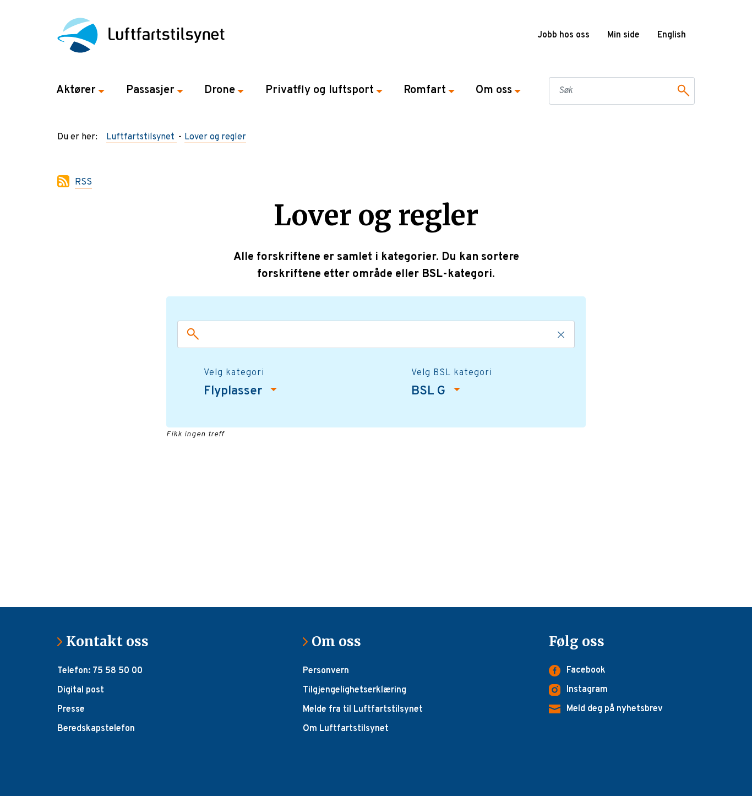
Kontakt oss (112, 641)
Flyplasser (234, 391)
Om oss (340, 641)
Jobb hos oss (563, 35)
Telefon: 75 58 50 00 (100, 670)
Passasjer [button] (150, 90)
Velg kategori (234, 372)
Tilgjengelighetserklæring (354, 690)
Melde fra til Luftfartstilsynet (363, 709)
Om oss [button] (494, 90)
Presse (71, 709)
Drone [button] (219, 90)
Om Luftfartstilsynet (346, 728)
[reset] (561, 334)
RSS (83, 182)
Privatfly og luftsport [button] (319, 90)
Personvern (326, 670)
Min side (623, 35)
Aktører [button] (76, 90)
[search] (190, 334)
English (671, 35)
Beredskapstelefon (96, 728)
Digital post (80, 690)
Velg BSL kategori (451, 372)
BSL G (429, 391)
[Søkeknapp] (681, 91)
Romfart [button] (425, 90)
